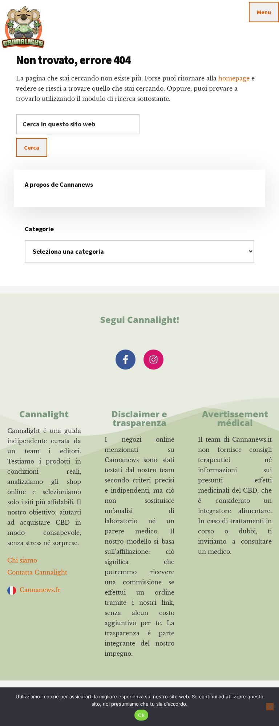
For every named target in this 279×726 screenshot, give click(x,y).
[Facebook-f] (126, 360)
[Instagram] (153, 360)
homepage (234, 78)
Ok (141, 715)
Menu (264, 12)
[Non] (270, 706)
